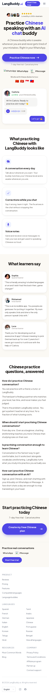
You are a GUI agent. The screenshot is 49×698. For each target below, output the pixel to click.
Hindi (4, 640)
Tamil (28, 609)
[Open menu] (44, 3)
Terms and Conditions (36, 657)
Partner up (31, 666)
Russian (29, 631)
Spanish (5, 609)
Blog (4, 657)
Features (6, 588)
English (5, 627)
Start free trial (31, 3)
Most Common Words (11, 652)
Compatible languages (12, 593)
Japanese (30, 618)
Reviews (5, 579)
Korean (5, 631)
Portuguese (31, 627)
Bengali (29, 635)
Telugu (5, 635)
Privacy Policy (33, 652)
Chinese (29, 622)
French (5, 613)
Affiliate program (34, 661)
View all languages (33, 640)
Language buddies (10, 597)
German (5, 618)
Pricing (5, 584)
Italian (4, 622)
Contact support (34, 670)
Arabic (29, 613)
